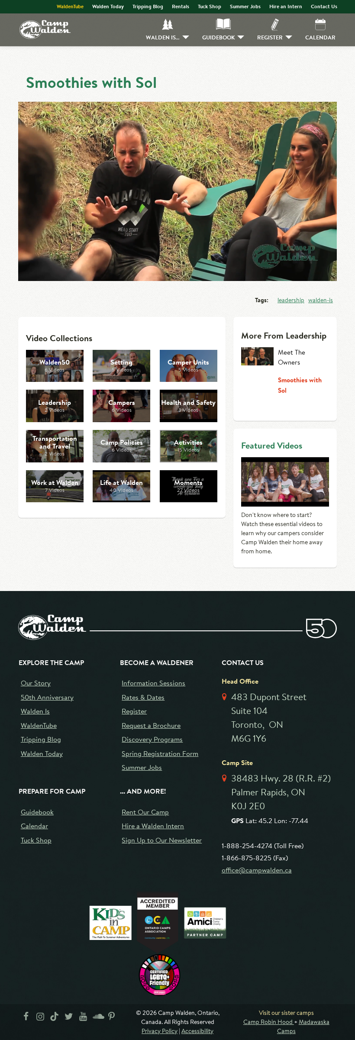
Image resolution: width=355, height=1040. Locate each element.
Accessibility (197, 1031)
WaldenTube (70, 6)
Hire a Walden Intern (153, 825)
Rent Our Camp (145, 811)
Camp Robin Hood (268, 1022)
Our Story (36, 682)
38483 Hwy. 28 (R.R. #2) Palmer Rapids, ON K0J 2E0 (281, 792)
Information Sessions (153, 682)
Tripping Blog (147, 6)
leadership (291, 300)
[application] (177, 191)
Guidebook (218, 37)
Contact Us (324, 6)
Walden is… (163, 37)
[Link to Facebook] (25, 1018)
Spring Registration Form (160, 753)
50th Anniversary (47, 696)
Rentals (180, 6)
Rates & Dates (143, 696)
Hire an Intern (285, 6)
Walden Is (35, 710)
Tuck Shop (209, 6)
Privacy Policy (160, 1031)
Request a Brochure (151, 725)
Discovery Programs (152, 738)
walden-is (320, 300)
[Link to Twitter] (68, 1018)
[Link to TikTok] (54, 1018)
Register (270, 37)
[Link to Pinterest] (111, 1018)
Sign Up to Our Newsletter (162, 839)
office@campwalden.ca (257, 869)
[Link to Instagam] (40, 1018)
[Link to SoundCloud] (97, 1018)
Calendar (320, 37)
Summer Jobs (245, 6)
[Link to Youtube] (82, 1018)
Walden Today (108, 6)
